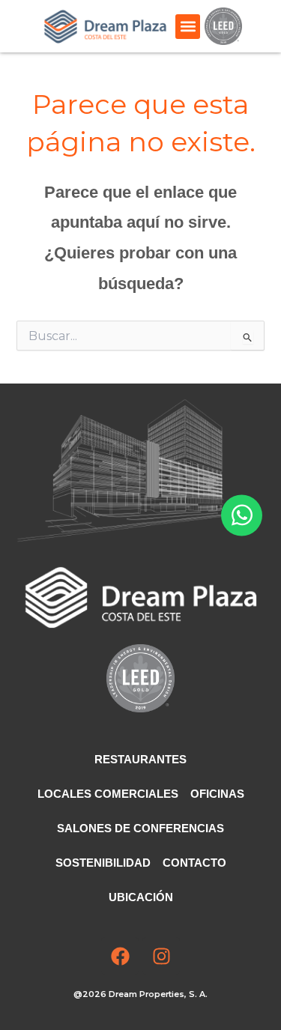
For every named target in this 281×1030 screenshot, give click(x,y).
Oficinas (217, 794)
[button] (187, 26)
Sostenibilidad (103, 863)
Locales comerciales (107, 794)
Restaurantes (140, 760)
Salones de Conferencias (140, 828)
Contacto (194, 863)
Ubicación (141, 897)
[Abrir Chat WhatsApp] (241, 515)
